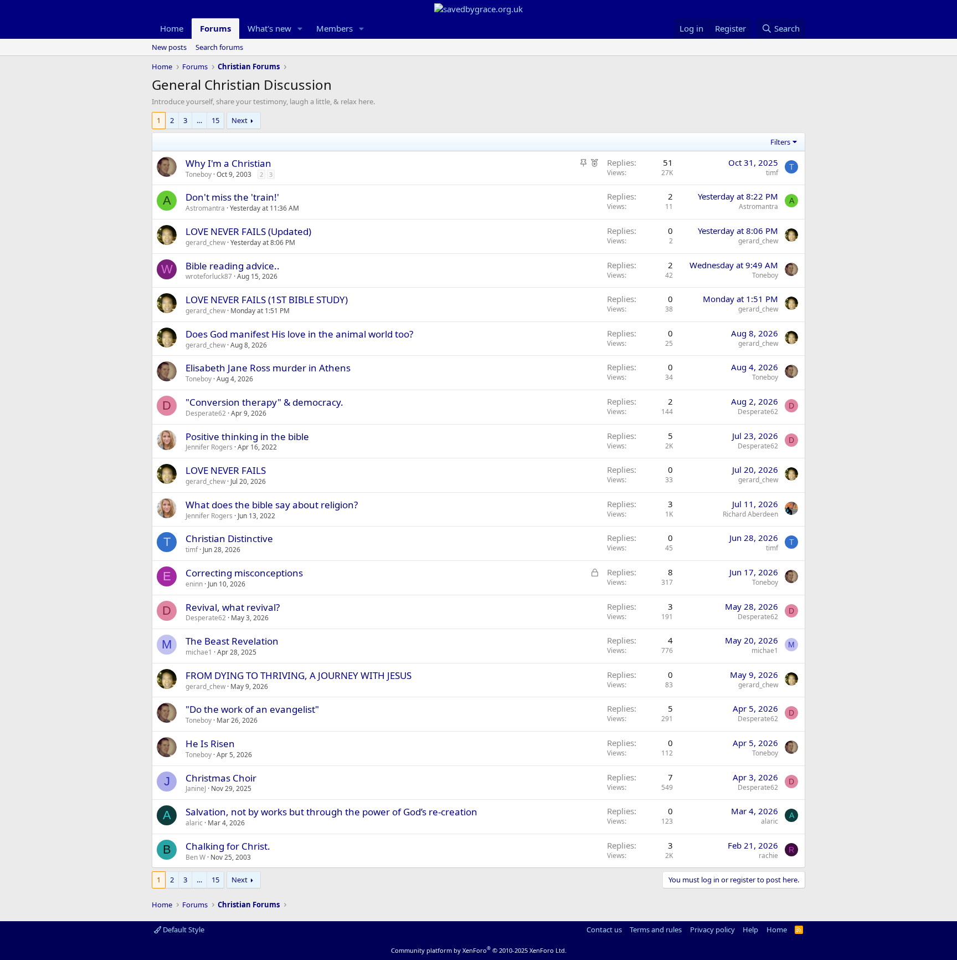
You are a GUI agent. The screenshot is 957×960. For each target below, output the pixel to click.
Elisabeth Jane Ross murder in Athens (268, 367)
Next (239, 120)
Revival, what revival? (233, 607)
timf (772, 172)
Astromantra (205, 208)
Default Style (182, 930)
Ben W (195, 857)
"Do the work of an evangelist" (252, 709)
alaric (194, 823)
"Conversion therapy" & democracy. (264, 402)
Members (334, 28)
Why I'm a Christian (228, 163)
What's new (269, 28)
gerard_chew (205, 242)
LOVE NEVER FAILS (226, 470)
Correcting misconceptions (244, 572)
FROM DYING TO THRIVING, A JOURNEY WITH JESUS (298, 675)
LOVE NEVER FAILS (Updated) (248, 231)
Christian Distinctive (229, 538)
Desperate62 (206, 413)
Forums (215, 28)
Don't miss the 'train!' (232, 197)
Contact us (604, 930)
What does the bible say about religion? (272, 504)
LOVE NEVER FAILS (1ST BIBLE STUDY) (267, 299)
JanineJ (196, 788)
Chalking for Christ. (228, 846)
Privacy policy (712, 930)
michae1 (199, 652)
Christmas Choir (221, 778)
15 (215, 120)
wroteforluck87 (209, 276)
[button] (300, 28)
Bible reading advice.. (233, 265)
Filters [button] (780, 142)
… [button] (199, 120)
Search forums (219, 47)
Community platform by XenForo (479, 950)
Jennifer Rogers (209, 447)
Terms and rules (656, 930)
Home (171, 28)
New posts (169, 47)
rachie (768, 855)
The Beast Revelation (232, 641)
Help (750, 930)
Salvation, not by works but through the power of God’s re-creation (331, 811)
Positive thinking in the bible (247, 436)
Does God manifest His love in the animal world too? (299, 334)
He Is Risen (210, 743)
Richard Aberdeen (750, 514)
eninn (194, 584)
